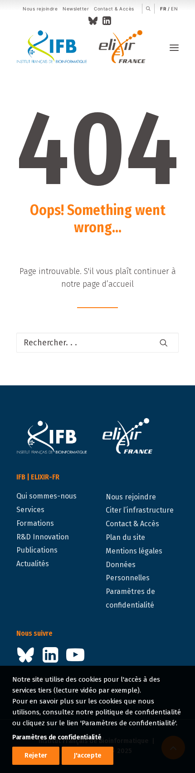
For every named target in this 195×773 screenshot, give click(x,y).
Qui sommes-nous (46, 496)
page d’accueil (108, 284)
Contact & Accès (114, 8)
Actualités (32, 563)
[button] (148, 8)
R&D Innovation (42, 537)
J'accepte (87, 755)
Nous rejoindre (40, 8)
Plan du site (125, 537)
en (174, 8)
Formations (35, 523)
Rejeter (35, 755)
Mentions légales (134, 551)
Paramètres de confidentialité (56, 737)
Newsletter (76, 8)
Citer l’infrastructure (140, 510)
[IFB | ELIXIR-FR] (84, 47)
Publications (37, 550)
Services (30, 509)
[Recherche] (97, 343)
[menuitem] (40, 8)
